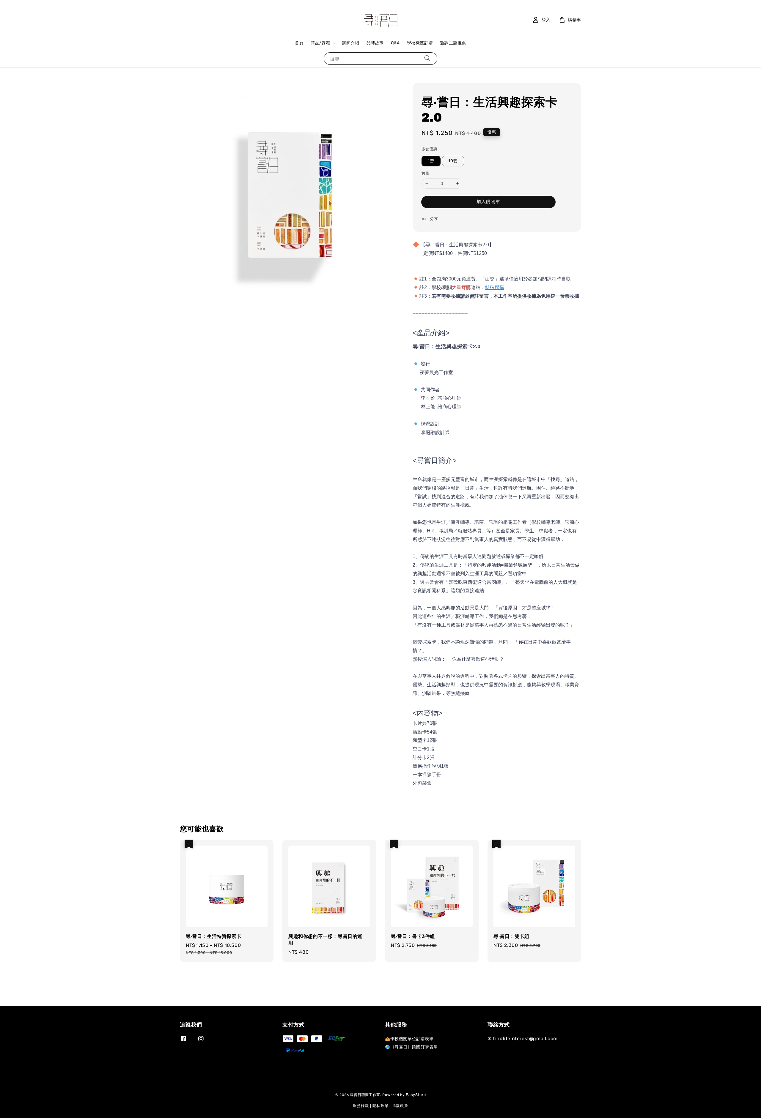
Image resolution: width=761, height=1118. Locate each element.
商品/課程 (320, 42)
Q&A (395, 42)
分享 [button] (434, 219)
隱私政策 (380, 1105)
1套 (431, 160)
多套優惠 (430, 149)
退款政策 (400, 1105)
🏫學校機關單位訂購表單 (409, 1038)
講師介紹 (350, 42)
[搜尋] (427, 58)
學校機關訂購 (420, 42)
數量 (426, 173)
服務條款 (361, 1105)
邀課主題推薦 (453, 42)
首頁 (299, 42)
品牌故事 (375, 42)
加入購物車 (488, 201)
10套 (453, 160)
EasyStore (416, 1094)
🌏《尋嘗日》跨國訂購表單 (411, 1047)
